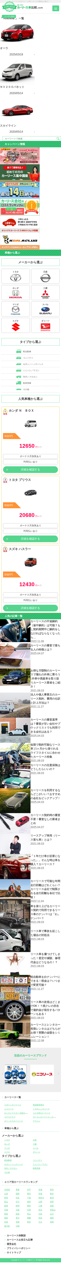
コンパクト (28, 358)
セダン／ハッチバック (33, 364)
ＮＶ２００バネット (12, 86)
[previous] (3, 1074)
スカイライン (8, 125)
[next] (58, 1074)
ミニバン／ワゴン (31, 370)
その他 (26, 389)
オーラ (4, 48)
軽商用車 (27, 383)
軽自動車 (27, 351)
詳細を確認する (30, 469)
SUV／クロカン (30, 377)
